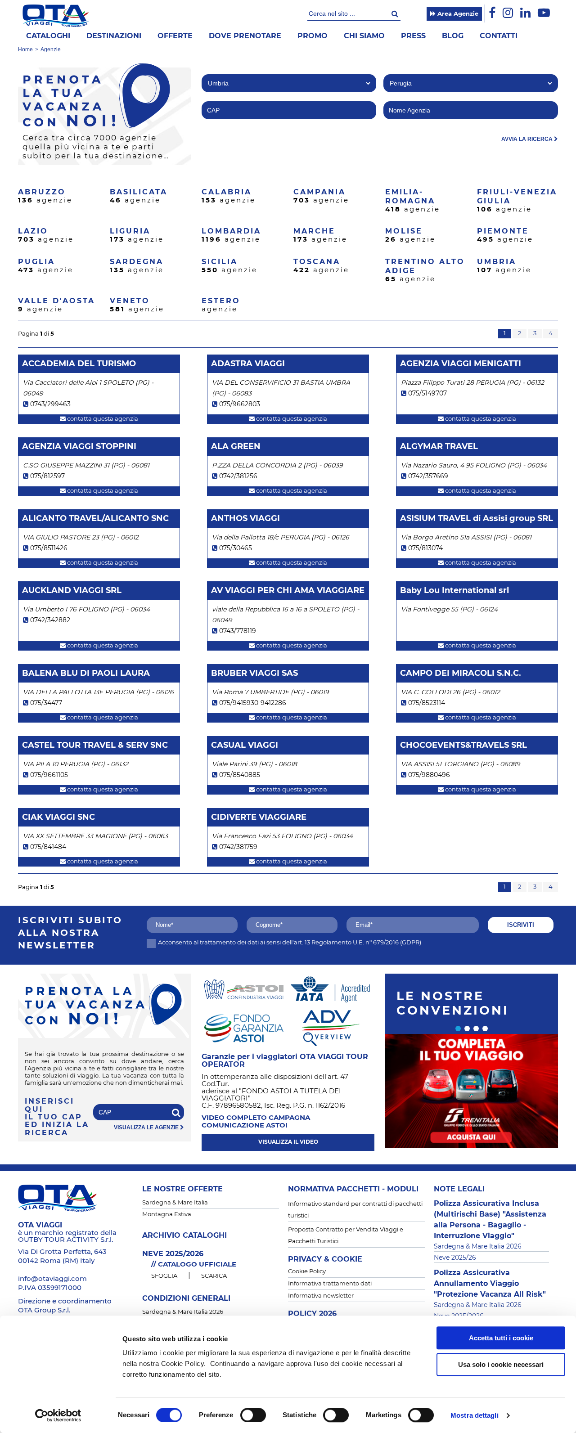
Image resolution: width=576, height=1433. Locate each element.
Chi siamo (364, 36)
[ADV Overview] (331, 1027)
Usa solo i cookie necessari (501, 1364)
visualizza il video (288, 1142)
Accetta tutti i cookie (501, 1338)
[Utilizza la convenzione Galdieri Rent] (471, 1091)
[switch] (253, 1415)
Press (413, 36)
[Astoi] (244, 989)
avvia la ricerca (527, 139)
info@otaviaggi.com (52, 1279)
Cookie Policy (307, 1272)
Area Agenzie (457, 14)
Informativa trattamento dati (330, 1284)
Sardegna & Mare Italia (175, 1203)
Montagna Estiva (166, 1214)
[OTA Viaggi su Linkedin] (525, 13)
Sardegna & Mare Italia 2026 (182, 1312)
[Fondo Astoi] (244, 1027)
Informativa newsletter (321, 1296)
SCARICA (214, 1276)
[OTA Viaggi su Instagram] (508, 13)
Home (25, 49)
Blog (453, 36)
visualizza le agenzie (147, 1128)
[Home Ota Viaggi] (55, 15)
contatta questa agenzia (102, 419)
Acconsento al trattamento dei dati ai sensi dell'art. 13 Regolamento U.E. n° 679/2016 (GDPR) (289, 943)
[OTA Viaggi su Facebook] (492, 13)
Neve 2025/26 (455, 1258)
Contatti (499, 36)
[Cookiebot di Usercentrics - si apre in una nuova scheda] (58, 1415)
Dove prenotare (245, 36)
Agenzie (50, 49)
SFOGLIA (164, 1276)
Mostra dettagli (474, 1415)
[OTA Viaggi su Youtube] (544, 13)
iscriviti (520, 924)
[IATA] (330, 989)
